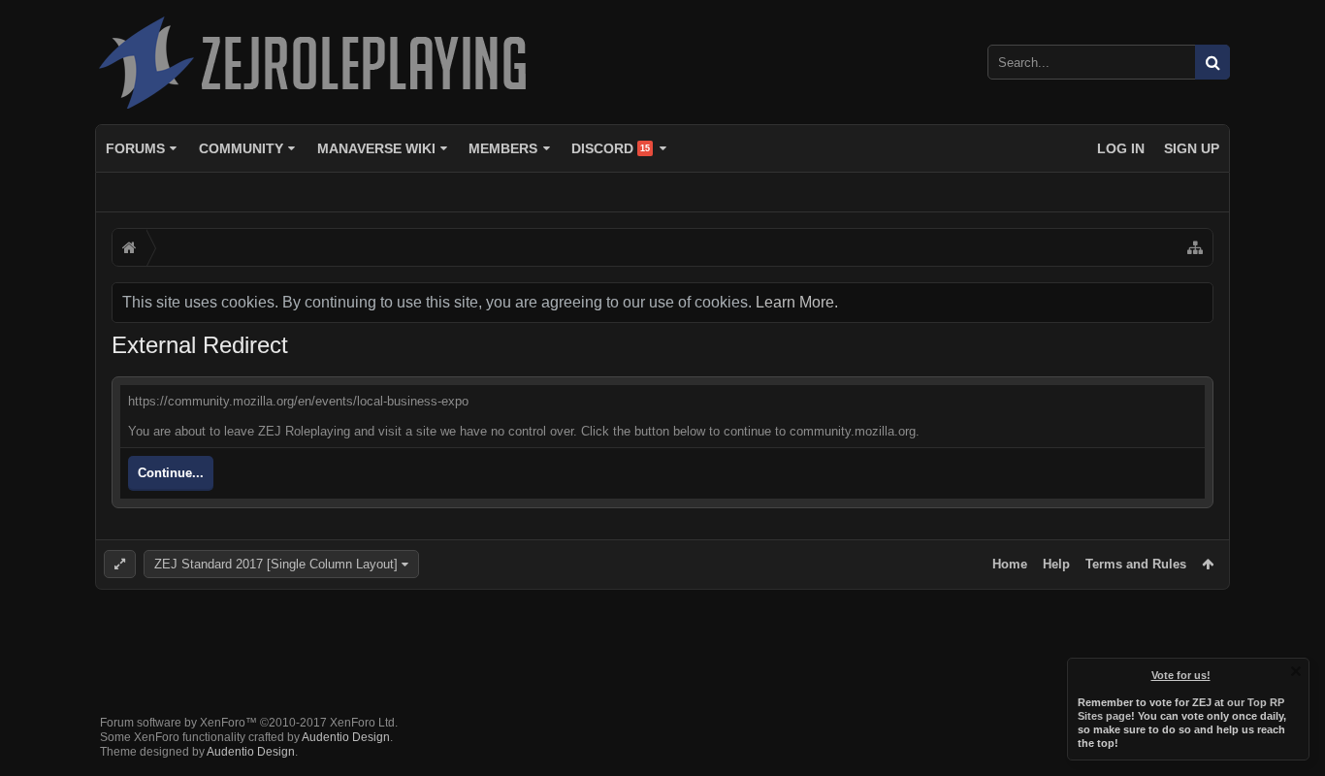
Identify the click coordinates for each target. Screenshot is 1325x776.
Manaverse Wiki (376, 148)
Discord (610, 148)
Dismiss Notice (1296, 671)
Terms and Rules (1135, 564)
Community (241, 148)
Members (503, 148)
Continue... (171, 473)
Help (1056, 564)
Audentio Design (346, 737)
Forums (135, 148)
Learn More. (797, 302)
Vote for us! (1181, 675)
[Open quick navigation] (1195, 247)
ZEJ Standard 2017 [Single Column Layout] (276, 564)
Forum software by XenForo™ (249, 722)
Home (1009, 564)
